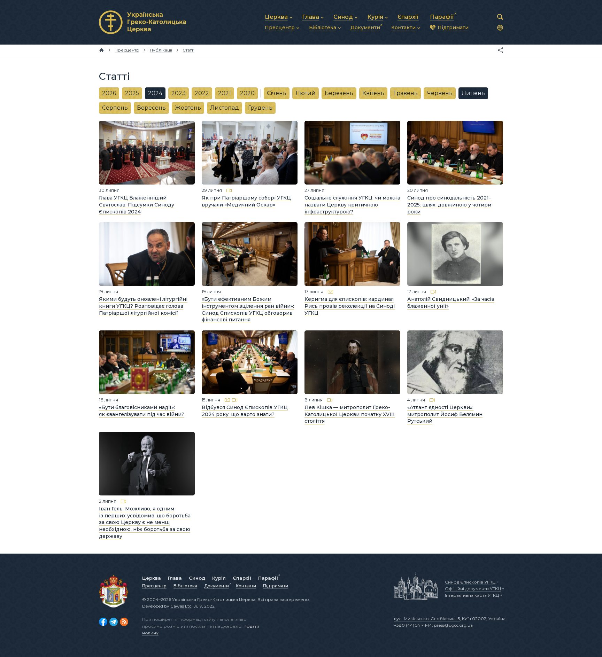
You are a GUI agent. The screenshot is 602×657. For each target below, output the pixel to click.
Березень (339, 93)
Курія (219, 578)
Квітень (373, 93)
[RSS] (124, 622)
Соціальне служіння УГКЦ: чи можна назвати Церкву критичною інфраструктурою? (352, 204)
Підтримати (275, 585)
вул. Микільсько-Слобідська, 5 (427, 618)
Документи (216, 585)
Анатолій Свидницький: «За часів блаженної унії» (450, 302)
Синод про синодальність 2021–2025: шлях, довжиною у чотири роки (449, 204)
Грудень (260, 107)
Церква (151, 578)
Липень (473, 93)
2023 (178, 93)
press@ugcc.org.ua (453, 625)
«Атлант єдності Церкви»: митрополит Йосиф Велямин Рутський (445, 414)
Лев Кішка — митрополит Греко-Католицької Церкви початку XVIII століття (349, 414)
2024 (155, 93)
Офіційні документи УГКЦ (473, 588)
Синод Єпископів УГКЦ (470, 582)
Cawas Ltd (181, 606)
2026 (109, 93)
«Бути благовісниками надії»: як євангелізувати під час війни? (141, 410)
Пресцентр (154, 585)
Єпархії (242, 578)
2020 (247, 93)
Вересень (151, 107)
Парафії (268, 578)
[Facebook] (103, 622)
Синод (197, 578)
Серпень (115, 107)
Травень (405, 93)
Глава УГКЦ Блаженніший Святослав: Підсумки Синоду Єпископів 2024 (136, 204)
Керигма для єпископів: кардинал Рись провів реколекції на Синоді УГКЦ (349, 306)
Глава (175, 578)
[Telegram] (113, 622)
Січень (276, 93)
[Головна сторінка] (101, 50)
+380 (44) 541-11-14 (413, 625)
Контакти (246, 585)
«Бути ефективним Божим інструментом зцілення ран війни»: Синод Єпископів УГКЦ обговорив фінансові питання (248, 309)
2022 (202, 93)
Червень (440, 93)
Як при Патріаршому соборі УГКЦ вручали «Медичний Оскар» (246, 201)
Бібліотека (185, 585)
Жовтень (188, 107)
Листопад (224, 107)
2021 (224, 93)
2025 (132, 93)
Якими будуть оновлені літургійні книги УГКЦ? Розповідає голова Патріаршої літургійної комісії (143, 306)
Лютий (305, 93)
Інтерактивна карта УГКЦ (472, 595)
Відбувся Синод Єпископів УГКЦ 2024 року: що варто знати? (245, 410)
